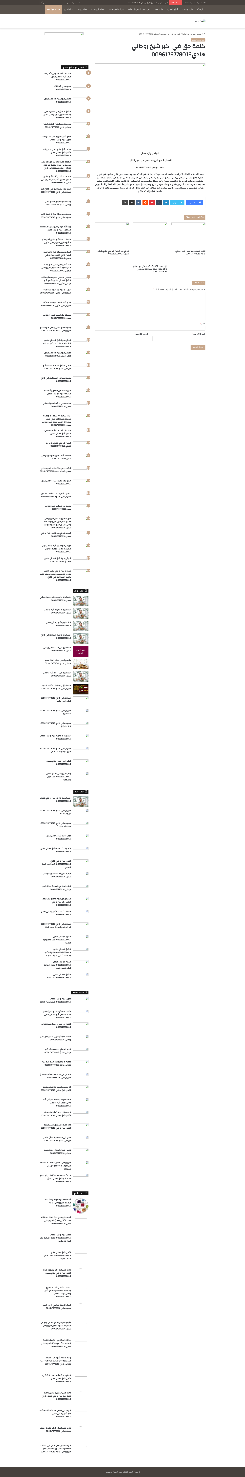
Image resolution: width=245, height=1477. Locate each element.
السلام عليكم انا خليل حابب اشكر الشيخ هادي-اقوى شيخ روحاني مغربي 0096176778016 (57, 255)
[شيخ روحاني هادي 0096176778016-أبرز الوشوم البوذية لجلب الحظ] (80, 927)
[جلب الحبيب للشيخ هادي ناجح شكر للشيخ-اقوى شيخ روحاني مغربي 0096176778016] (80, 243)
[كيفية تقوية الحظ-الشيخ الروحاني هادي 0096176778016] (80, 877)
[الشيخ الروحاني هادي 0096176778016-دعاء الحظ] (80, 978)
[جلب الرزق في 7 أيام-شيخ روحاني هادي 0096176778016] (80, 676)
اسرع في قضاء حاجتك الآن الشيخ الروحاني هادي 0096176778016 (57, 1139)
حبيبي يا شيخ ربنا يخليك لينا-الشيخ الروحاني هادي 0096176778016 (57, 367)
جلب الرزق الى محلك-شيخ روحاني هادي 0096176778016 (57, 649)
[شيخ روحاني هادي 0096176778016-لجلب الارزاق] (80, 727)
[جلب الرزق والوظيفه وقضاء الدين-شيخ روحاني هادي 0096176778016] (80, 689)
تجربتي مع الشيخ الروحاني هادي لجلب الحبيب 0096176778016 (113, 252)
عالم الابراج (68, 9)
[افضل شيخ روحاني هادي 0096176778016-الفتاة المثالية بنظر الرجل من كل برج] (80, 1241)
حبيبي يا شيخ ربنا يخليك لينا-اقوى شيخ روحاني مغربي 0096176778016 (55, 291)
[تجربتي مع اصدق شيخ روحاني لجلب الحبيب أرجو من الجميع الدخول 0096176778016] (80, 549)
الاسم (202, 323)
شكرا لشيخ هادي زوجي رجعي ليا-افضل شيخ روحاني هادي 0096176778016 (57, 152)
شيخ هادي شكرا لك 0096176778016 (62, 87)
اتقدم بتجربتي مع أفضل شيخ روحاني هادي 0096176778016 (190, 252)
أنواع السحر (173, 9)
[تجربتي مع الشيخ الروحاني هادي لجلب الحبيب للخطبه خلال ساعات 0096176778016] (80, 344)
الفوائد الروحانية (99, 9)
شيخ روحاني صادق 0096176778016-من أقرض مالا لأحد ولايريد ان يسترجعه (55, 1166)
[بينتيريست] (152, 202)
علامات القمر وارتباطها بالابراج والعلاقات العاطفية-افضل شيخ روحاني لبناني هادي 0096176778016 (58, 1292)
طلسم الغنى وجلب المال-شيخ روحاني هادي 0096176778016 (58, 661)
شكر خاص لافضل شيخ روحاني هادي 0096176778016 (56, 482)
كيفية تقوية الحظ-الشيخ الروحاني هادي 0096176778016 (57, 875)
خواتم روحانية (82, 9)
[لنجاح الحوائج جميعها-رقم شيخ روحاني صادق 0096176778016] (80, 1053)
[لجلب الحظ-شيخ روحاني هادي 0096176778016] (80, 839)
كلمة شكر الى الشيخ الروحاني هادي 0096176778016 (56, 379)
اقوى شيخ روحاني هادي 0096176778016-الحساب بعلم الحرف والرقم (57, 1255)
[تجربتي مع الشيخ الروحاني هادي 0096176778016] (80, 102)
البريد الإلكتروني (198, 334)
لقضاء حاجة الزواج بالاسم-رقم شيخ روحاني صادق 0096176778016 (56, 1063)
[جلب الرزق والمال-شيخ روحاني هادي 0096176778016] (80, 638)
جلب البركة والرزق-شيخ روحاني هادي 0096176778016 (55, 799)
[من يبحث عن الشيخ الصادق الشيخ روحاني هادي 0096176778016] (80, 128)
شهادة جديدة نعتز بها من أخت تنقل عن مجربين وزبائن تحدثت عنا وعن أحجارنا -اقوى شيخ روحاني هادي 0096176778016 (56, 166)
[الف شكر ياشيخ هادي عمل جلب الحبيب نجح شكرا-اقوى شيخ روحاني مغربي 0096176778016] (80, 268)
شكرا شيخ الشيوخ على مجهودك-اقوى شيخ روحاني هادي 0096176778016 (56, 140)
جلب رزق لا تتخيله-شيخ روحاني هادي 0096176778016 (55, 737)
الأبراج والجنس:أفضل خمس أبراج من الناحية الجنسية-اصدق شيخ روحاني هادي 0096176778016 (56, 1326)
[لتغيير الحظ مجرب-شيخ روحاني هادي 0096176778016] (80, 852)
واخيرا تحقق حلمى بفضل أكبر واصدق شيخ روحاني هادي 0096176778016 (55, 329)
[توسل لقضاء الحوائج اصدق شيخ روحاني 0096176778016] (80, 1154)
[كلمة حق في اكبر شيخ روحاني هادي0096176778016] (80, 510)
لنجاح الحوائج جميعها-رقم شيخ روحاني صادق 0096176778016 (58, 1050)
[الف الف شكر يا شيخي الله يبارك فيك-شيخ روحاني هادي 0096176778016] (80, 77)
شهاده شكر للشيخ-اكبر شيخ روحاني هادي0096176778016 (56, 457)
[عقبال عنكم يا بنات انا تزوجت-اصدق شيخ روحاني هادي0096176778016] (80, 497)
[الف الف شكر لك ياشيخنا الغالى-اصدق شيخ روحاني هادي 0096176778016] (80, 434)
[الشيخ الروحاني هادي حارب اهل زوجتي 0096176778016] (80, 446)
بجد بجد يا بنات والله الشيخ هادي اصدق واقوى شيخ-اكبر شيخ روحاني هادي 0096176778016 (56, 179)
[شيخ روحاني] (199, 21)
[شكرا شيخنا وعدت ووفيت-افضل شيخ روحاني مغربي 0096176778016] (80, 306)
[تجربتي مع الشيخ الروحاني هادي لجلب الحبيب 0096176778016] (112, 235)
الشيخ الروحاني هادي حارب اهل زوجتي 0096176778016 (58, 444)
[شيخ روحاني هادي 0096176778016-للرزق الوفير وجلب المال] (80, 752)
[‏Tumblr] (159, 202)
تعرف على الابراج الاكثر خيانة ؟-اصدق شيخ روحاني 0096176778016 (55, 1429)
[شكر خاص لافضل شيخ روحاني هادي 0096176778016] (80, 484)
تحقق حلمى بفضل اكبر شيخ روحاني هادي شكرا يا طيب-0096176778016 (55, 469)
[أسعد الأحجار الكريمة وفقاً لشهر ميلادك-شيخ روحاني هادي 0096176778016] (80, 1206)
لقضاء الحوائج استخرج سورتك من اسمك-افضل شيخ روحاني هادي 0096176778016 (57, 1014)
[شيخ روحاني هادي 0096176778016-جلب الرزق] (80, 714)
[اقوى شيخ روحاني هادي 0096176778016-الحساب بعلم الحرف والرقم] (80, 1258)
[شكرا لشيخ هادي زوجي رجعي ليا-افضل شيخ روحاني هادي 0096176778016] (80, 153)
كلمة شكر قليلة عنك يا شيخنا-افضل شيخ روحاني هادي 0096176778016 (55, 215)
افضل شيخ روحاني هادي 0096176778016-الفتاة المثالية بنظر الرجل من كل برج (55, 1238)
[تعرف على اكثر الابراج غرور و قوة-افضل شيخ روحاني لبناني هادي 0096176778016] (80, 1276)
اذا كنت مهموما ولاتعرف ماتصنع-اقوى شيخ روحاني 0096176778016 (56, 1088)
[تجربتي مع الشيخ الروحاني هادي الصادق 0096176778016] (80, 562)
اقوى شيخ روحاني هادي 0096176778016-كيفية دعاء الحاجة (55, 1000)
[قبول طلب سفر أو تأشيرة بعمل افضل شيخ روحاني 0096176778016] (80, 1116)
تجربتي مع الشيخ (53, 9)
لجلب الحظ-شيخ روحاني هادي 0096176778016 (58, 837)
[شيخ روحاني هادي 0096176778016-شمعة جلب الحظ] (80, 827)
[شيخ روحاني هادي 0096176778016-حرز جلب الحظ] (80, 814)
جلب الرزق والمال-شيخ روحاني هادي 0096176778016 (56, 636)
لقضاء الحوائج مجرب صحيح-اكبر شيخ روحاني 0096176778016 (55, 1038)
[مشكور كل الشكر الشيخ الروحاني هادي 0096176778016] (80, 318)
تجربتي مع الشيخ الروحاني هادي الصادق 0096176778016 (57, 559)
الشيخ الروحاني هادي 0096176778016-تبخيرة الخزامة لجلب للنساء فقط (57, 965)
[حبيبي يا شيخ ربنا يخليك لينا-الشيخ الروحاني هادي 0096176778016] (80, 369)
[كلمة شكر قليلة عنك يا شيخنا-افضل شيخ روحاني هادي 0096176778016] (80, 218)
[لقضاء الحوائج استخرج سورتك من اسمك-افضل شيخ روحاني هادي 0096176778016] (80, 1015)
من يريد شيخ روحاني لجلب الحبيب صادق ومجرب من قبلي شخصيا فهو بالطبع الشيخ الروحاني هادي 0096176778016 (55, 575)
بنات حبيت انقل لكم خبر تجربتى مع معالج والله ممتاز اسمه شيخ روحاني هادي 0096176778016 (150, 269)
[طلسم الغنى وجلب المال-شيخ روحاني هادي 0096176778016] (80, 664)
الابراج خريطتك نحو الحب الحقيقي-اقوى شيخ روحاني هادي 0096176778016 (56, 1378)
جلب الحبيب (158, 9)
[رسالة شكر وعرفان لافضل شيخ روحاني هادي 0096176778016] (80, 205)
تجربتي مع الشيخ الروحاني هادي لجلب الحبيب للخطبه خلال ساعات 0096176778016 (57, 343)
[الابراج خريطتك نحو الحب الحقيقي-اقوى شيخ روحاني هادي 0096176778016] (80, 1381)
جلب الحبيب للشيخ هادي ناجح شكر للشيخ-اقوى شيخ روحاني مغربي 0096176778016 (56, 242)
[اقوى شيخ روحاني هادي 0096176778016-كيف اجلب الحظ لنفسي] (80, 864)
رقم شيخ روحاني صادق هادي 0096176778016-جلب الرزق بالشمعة (58, 777)
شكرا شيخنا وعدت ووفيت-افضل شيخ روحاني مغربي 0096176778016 (55, 304)
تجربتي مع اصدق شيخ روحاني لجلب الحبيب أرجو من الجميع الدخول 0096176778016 (56, 549)
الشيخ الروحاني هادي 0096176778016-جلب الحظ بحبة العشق (57, 940)
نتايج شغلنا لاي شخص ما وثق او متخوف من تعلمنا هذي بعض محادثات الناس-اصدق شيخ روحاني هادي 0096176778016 (56, 420)
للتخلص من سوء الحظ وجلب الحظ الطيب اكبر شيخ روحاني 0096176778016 (57, 902)
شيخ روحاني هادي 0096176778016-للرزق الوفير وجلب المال (55, 750)
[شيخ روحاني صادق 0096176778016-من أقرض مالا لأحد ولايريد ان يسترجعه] (80, 1166)
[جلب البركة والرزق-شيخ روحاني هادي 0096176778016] (80, 801)
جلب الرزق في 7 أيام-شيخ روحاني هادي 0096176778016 (57, 674)
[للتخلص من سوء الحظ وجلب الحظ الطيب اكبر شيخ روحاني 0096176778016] (80, 902)
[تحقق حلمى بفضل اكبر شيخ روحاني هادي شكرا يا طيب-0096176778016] (80, 472)
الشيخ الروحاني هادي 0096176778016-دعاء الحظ (59, 976)
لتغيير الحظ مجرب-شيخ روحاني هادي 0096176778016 (55, 850)
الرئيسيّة (200, 9)
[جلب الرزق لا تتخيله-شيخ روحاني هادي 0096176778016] (80, 613)
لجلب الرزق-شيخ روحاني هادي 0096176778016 (58, 624)
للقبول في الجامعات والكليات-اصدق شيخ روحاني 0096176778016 (55, 1076)
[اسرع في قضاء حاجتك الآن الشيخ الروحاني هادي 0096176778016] (80, 1141)
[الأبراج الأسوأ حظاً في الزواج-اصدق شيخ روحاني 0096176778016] (80, 1311)
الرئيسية (200, 34)
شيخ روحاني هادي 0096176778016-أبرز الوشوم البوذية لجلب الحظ (55, 925)
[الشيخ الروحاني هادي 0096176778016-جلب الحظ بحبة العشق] (80, 940)
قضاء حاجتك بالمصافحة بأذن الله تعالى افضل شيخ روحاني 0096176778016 (57, 1103)
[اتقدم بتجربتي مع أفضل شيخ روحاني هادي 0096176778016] (188, 235)
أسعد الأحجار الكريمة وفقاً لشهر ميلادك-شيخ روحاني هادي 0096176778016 (57, 1203)
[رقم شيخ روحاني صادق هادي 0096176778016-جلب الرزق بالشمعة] (80, 777)
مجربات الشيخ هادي (116, 9)
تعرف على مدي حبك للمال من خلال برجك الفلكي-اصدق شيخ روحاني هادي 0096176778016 (56, 1220)
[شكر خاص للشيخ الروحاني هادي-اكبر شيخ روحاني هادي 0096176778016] (80, 192)
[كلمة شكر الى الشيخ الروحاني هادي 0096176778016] (80, 381)
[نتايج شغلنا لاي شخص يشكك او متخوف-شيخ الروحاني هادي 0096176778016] (80, 394)
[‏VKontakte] (138, 202)
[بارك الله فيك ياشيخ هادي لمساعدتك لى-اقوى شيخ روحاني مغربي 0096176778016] (80, 230)
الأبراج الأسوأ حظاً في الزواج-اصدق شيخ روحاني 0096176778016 (56, 1306)
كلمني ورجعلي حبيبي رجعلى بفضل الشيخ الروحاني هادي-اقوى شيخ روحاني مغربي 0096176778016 (56, 280)
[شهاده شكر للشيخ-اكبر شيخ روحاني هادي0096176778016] (80, 459)
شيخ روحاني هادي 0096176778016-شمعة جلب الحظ (55, 824)
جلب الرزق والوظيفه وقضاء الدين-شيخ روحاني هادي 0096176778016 (56, 687)
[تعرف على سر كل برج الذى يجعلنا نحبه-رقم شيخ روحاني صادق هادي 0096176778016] (80, 1399)
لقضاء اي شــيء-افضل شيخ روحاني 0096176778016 (56, 1025)
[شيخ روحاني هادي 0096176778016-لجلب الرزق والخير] (80, 701)
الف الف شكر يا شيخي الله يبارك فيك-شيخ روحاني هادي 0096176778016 (57, 77)
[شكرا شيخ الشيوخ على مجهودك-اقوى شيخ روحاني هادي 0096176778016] (80, 140)
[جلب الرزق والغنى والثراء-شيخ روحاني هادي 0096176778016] (80, 601)
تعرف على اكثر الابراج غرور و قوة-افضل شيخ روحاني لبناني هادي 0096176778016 (56, 1273)
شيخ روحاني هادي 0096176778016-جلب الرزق (55, 712)
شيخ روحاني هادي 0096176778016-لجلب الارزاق (55, 724)
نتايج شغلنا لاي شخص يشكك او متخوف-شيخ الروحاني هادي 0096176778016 (57, 394)
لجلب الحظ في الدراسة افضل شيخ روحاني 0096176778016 (56, 887)
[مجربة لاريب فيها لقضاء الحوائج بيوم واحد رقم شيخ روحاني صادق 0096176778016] (80, 1179)
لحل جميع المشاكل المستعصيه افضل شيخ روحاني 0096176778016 (56, 1126)
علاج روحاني (188, 9)
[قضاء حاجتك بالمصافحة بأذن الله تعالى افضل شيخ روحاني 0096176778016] (80, 1103)
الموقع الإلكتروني (141, 334)
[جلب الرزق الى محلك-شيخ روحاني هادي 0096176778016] (80, 651)
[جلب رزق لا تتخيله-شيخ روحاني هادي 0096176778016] (80, 739)
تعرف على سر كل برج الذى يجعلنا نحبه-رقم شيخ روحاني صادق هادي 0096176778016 (56, 1396)
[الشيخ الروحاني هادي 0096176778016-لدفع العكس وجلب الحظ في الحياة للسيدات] (80, 953)
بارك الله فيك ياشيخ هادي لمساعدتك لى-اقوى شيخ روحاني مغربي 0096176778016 (55, 230)
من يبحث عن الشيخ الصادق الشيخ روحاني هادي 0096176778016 (57, 125)
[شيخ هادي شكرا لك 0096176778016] (80, 90)
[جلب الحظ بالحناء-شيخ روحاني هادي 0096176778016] (80, 915)
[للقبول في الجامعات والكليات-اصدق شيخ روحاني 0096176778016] (80, 1078)
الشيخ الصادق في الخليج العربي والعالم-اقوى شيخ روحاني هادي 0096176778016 (57, 114)
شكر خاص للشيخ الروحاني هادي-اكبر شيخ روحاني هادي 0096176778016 (56, 190)
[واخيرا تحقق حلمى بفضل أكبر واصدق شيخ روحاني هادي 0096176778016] (80, 331)
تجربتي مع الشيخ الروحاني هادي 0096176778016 (57, 100)
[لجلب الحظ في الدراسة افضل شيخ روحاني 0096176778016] (80, 890)
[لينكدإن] (166, 202)
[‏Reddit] (145, 202)
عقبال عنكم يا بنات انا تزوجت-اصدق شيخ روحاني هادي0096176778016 (56, 495)
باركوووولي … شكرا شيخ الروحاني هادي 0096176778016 (57, 404)
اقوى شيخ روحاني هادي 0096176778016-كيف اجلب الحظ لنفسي (56, 864)
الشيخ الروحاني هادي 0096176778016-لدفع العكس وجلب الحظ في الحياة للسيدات (58, 952)
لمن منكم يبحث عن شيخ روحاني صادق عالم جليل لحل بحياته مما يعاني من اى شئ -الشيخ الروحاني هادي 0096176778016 (57, 523)
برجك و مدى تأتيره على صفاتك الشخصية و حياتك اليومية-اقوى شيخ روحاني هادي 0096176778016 (55, 1361)
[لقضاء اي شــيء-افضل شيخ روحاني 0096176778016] (80, 1027)
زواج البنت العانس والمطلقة (139, 9)
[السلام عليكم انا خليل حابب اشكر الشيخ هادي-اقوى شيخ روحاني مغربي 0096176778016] (80, 255)
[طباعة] (125, 202)
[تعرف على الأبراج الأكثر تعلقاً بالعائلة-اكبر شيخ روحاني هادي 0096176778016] (80, 1416)
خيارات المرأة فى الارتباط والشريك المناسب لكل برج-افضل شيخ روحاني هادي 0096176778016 (56, 1343)
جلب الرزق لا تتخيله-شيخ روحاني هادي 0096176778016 (58, 611)
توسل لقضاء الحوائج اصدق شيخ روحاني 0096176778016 (57, 1151)
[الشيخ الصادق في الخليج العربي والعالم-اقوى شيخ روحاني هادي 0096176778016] (80, 115)
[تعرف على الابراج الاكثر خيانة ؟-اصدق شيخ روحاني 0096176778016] (80, 1434)
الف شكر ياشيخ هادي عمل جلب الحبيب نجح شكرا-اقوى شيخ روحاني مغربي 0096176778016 (56, 268)
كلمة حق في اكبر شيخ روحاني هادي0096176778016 (58, 507)
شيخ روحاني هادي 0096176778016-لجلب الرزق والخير (55, 699)
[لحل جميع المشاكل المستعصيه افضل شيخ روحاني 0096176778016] (80, 1128)
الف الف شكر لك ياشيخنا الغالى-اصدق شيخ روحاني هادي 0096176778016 (57, 433)
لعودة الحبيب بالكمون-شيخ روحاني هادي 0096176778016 (145, 2)
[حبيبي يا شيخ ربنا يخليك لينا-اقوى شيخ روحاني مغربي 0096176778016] (80, 293)
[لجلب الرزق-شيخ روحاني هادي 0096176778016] (80, 626)
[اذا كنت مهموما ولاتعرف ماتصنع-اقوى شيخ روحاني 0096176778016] (80, 1091)
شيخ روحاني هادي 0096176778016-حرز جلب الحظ (55, 812)
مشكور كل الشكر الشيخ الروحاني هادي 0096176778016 (57, 316)
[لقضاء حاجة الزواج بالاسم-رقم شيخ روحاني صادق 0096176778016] (80, 1065)
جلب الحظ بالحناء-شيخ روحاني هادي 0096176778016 (56, 913)
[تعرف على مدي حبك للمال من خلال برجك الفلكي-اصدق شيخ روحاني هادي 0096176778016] (80, 1223)
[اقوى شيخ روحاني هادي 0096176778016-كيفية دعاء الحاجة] (80, 1002)
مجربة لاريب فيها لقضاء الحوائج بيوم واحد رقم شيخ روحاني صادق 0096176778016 (55, 1178)
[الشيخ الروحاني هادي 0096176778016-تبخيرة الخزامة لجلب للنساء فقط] (80, 965)
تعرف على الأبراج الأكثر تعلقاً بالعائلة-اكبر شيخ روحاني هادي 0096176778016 (55, 1413)
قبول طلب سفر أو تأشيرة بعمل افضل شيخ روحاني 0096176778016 (56, 1113)
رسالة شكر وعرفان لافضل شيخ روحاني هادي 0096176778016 (58, 203)
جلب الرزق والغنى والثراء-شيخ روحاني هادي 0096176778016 (55, 598)
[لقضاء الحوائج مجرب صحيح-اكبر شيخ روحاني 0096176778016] (80, 1040)
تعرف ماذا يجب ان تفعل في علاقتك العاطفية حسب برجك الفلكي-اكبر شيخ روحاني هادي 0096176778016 (56, 1448)
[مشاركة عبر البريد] (132, 202)
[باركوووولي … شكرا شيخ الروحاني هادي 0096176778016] (80, 407)
